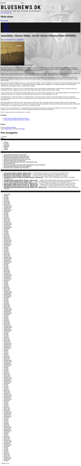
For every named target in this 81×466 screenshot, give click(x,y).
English (6, 30)
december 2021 (7, 274)
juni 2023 (6, 248)
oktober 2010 (7, 459)
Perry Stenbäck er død (9, 163)
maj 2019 (6, 318)
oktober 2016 (7, 363)
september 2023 (8, 244)
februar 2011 (7, 454)
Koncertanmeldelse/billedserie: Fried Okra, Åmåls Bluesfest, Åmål (20, 162)
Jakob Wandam (8, 39)
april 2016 (6, 371)
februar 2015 (7, 391)
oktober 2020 (7, 294)
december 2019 (7, 308)
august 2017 (7, 348)
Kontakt (6, 148)
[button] (12, 53)
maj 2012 (6, 434)
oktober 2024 (7, 225)
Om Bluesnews (7, 29)
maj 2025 (6, 215)
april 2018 (6, 337)
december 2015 (7, 377)
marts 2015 (6, 390)
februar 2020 (7, 306)
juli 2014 (6, 401)
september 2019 (8, 313)
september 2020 (8, 295)
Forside (6, 23)
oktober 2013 (7, 414)
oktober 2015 (7, 380)
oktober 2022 (7, 260)
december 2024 (7, 222)
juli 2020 (6, 298)
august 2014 (7, 400)
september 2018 (8, 330)
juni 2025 (6, 214)
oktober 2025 (7, 208)
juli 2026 (6, 195)
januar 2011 (7, 456)
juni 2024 (6, 231)
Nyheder (8, 127)
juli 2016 (6, 367)
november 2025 (8, 207)
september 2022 (8, 261)
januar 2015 (7, 393)
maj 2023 (6, 250)
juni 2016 (6, 369)
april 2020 (6, 303)
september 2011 (8, 444)
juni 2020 (6, 300)
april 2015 (6, 389)
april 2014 (6, 406)
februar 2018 (7, 340)
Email (9, 12)
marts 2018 (6, 338)
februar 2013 (7, 426)
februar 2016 (7, 374)
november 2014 (8, 396)
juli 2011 (6, 447)
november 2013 (8, 413)
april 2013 (6, 423)
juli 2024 (6, 230)
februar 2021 (7, 288)
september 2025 (8, 210)
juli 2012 (6, 433)
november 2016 (8, 361)
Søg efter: (3, 3)
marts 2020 (6, 304)
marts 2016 (6, 373)
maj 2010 (6, 460)
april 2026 (6, 200)
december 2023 (7, 240)
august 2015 (7, 383)
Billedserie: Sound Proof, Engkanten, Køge (14, 160)
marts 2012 (6, 436)
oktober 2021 (7, 277)
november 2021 (8, 275)
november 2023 (8, 241)
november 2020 (8, 293)
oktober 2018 (7, 328)
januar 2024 (7, 238)
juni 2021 (6, 283)
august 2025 (7, 211)
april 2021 (6, 285)
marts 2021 (6, 287)
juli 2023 (6, 247)
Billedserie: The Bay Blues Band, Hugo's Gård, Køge (17, 159)
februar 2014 (7, 409)
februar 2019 (7, 323)
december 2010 (7, 457)
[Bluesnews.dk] (37, 11)
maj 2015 (6, 387)
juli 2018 (6, 333)
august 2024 (7, 228)
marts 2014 (6, 407)
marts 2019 (6, 321)
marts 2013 (6, 424)
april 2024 (6, 234)
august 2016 (7, 366)
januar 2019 (7, 324)
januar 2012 (7, 439)
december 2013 (7, 411)
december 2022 (7, 257)
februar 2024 (7, 237)
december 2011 (7, 440)
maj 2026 (6, 198)
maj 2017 (6, 353)
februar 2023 (7, 254)
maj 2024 (6, 232)
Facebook (3, 12)
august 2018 (7, 331)
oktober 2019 (7, 311)
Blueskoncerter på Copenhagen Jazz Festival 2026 (16, 167)
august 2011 (7, 446)
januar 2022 (7, 273)
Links (5, 27)
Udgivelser (6, 24)
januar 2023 (7, 255)
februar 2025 (7, 220)
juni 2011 (6, 449)
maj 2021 (6, 284)
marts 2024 (6, 235)
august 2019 (7, 314)
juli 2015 (6, 384)
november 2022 (8, 258)
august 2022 (7, 263)
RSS (7, 12)
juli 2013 (6, 419)
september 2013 (8, 416)
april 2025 (6, 217)
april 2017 (6, 354)
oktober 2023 (7, 243)
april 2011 (6, 452)
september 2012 (8, 430)
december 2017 (7, 343)
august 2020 (7, 297)
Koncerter (6, 26)
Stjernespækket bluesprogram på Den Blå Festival (16, 157)
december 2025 (7, 205)
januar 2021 (7, 290)
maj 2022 (6, 267)
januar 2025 (7, 221)
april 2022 (6, 268)
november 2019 (8, 310)
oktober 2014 (7, 397)
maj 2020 (6, 301)
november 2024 (8, 224)
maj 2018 (6, 336)
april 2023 (6, 251)
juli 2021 (6, 281)
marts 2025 (6, 218)
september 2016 (8, 364)
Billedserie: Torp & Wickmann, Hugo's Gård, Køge (17, 156)
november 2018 (8, 327)
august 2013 (7, 417)
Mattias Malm (8, 128)
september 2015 (8, 381)
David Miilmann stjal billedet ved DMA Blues (15, 154)
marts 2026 (6, 201)
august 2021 (7, 280)
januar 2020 (7, 307)
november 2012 (8, 427)
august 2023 (7, 245)
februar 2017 (7, 357)
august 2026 (7, 194)
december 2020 (7, 291)
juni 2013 (6, 420)
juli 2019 (6, 316)
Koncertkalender (8, 31)
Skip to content (4, 20)
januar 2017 (7, 358)
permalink (22, 128)
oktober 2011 (7, 443)
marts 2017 (6, 356)
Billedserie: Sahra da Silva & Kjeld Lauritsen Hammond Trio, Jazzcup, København (24, 164)
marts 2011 (6, 453)
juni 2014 (6, 403)
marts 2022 (6, 270)
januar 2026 (7, 204)
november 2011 (8, 442)
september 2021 (8, 278)
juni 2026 (6, 197)
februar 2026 (7, 202)
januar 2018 (7, 341)
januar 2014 (7, 410)
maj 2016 (6, 370)
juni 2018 (6, 334)
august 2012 (7, 432)
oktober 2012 (7, 429)
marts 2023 (6, 253)
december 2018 (7, 326)
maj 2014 (6, 404)
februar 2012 (7, 437)
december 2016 (7, 360)
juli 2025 (6, 212)
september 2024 (8, 227)
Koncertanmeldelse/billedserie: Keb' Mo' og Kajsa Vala (17, 166)
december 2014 (7, 394)
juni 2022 (6, 265)
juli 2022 (6, 264)
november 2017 (8, 344)
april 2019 (6, 320)
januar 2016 (7, 376)
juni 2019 (6, 317)
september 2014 (8, 399)
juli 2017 (6, 350)
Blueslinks (6, 146)
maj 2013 (6, 421)
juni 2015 (6, 386)
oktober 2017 (7, 346)
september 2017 (8, 347)
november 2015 (8, 379)
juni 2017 (6, 351)
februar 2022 (7, 271)
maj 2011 (6, 450)
